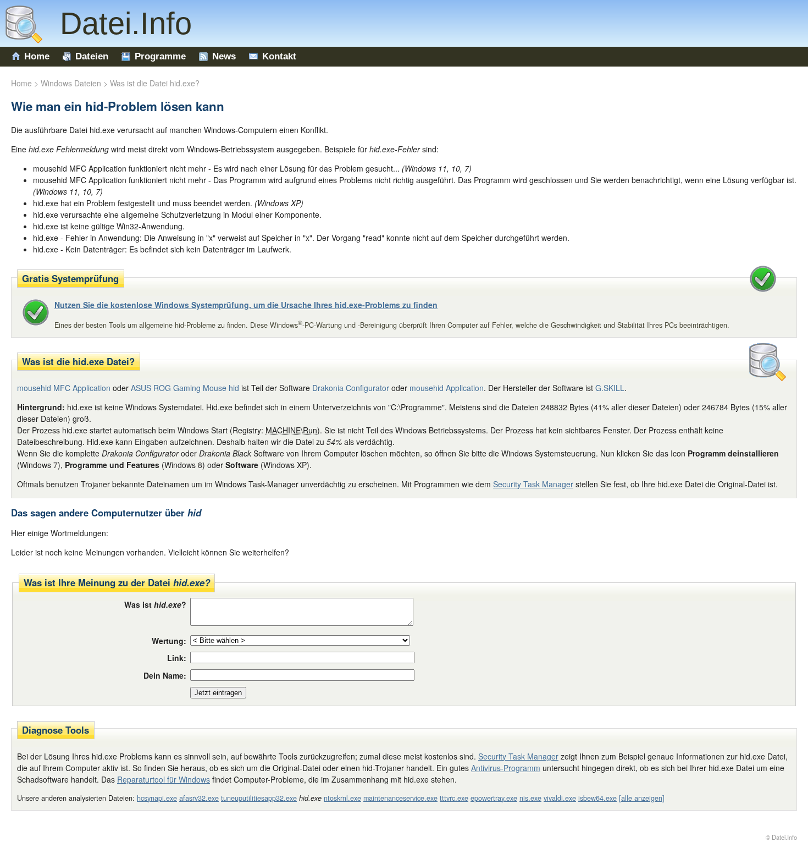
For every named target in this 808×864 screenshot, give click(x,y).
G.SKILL (609, 387)
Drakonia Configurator (350, 387)
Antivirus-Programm (505, 767)
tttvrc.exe (454, 798)
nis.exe (530, 798)
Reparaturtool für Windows (163, 779)
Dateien (91, 56)
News (224, 56)
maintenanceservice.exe (400, 798)
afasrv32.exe (199, 798)
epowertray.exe (494, 798)
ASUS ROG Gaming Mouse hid (185, 387)
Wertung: (169, 640)
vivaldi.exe (560, 798)
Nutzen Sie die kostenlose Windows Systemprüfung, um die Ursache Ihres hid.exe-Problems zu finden (246, 304)
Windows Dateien (71, 83)
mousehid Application (446, 387)
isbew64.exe (597, 798)
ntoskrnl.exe (342, 798)
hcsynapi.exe (157, 798)
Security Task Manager (533, 483)
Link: (176, 657)
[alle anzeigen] (642, 798)
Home (36, 56)
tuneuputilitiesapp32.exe (259, 798)
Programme (160, 56)
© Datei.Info (781, 837)
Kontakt (279, 56)
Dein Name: (164, 675)
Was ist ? (155, 604)
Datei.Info (117, 23)
